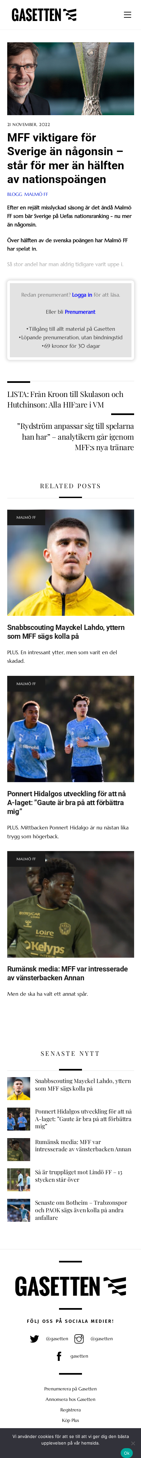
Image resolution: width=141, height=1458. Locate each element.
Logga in (82, 294)
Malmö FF (36, 194)
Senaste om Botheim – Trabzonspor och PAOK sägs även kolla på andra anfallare (81, 1210)
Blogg (14, 194)
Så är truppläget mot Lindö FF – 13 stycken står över (78, 1175)
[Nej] (133, 1443)
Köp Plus (70, 1420)
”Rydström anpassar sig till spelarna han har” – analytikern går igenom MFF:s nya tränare (75, 436)
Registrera (70, 1410)
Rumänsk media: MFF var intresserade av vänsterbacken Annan (67, 973)
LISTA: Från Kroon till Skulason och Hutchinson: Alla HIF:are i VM (65, 399)
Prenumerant (80, 311)
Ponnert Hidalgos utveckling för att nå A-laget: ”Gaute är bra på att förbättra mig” (66, 802)
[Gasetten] (44, 21)
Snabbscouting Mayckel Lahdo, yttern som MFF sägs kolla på (66, 631)
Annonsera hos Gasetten (70, 1399)
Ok (127, 1453)
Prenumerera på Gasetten (70, 1389)
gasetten (78, 1356)
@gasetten (56, 1339)
